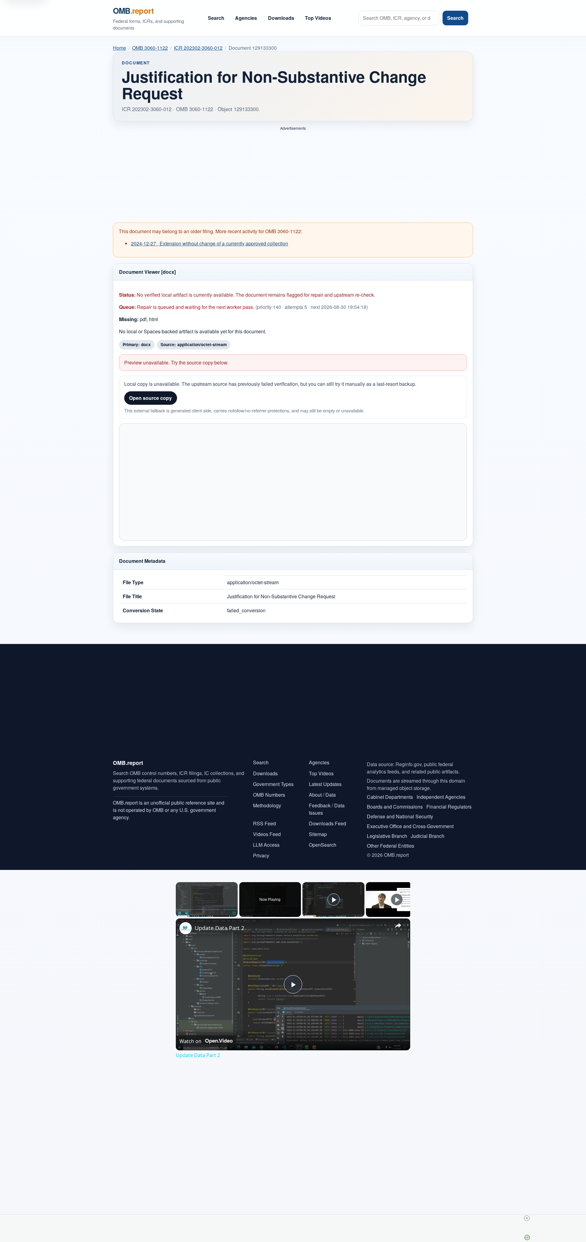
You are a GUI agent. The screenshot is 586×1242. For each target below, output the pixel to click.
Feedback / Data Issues (327, 809)
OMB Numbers (269, 794)
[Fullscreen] (234, 913)
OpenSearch (322, 844)
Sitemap (318, 834)
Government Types (273, 784)
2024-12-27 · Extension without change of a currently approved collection (209, 243)
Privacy (261, 855)
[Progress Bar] (207, 909)
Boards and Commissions (395, 806)
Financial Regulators (449, 806)
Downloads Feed (327, 823)
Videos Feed (267, 834)
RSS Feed (264, 823)
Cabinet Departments (390, 796)
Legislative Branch (387, 835)
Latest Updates (325, 784)
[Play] (179, 913)
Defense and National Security (400, 816)
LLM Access (266, 844)
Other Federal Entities (390, 845)
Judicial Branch (427, 835)
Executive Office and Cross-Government (410, 826)
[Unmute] (186, 913)
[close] (527, 1218)
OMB (133, 10)
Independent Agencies (441, 796)
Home (119, 47)
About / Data (322, 794)
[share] (397, 925)
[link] (185, 928)
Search (216, 17)
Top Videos (318, 17)
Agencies (246, 17)
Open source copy (150, 397)
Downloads (281, 17)
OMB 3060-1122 (150, 47)
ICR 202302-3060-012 (198, 47)
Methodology (267, 805)
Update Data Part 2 (219, 928)
